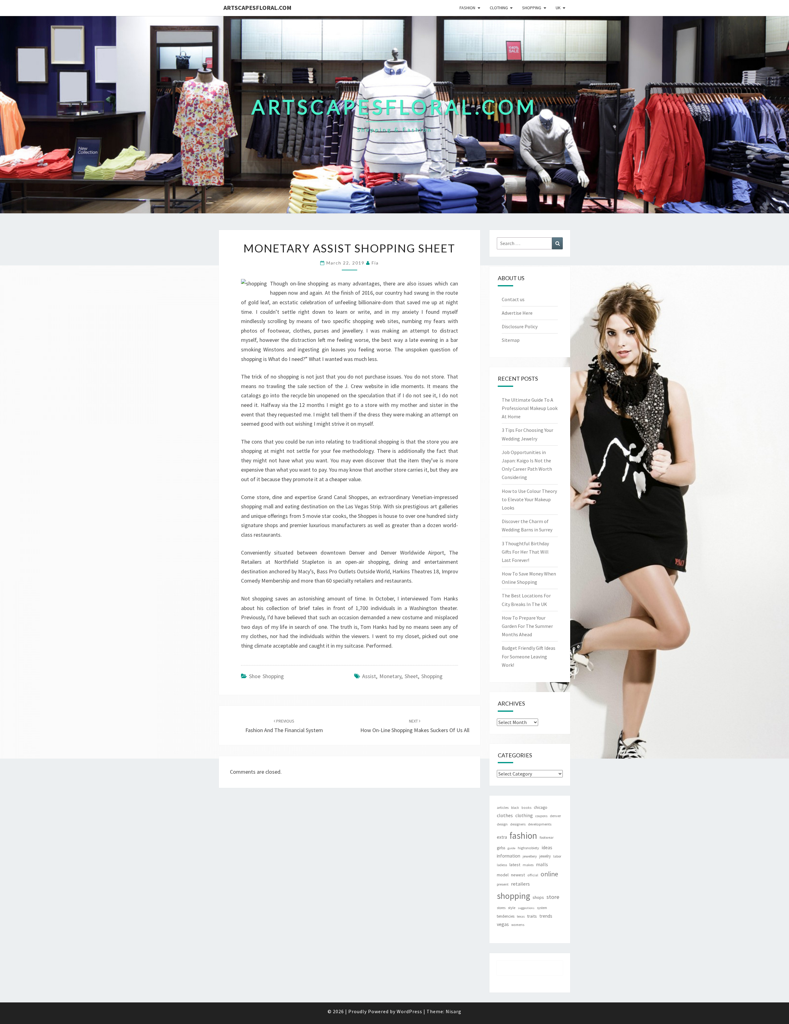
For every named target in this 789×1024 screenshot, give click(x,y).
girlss (501, 847)
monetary (390, 676)
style (511, 907)
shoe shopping (266, 676)
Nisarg (453, 1011)
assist (369, 676)
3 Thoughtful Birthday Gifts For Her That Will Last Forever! (525, 551)
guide (511, 848)
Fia (375, 262)
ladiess (502, 865)
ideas (547, 847)
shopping (432, 676)
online (549, 874)
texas (521, 916)
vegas (503, 924)
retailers (520, 884)
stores (501, 908)
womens (517, 925)
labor (557, 856)
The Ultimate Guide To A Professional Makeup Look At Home (530, 408)
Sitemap (511, 340)
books (526, 807)
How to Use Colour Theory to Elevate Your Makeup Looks (529, 499)
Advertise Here (517, 313)
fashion (523, 835)
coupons (541, 816)
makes (528, 864)
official (532, 875)
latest (514, 864)
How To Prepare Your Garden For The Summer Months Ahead (527, 626)
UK (558, 7)
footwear (547, 837)
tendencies (505, 916)
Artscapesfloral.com (257, 7)
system (542, 908)
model (503, 875)
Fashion (467, 7)
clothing (524, 815)
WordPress (409, 1011)
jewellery (530, 856)
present (503, 884)
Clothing (499, 7)
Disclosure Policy (520, 326)
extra (502, 837)
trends (545, 916)
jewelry (545, 856)
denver (555, 815)
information (508, 856)
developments (539, 824)
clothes (505, 815)
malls (542, 864)
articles (503, 807)
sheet (411, 676)
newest (518, 875)
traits (532, 916)
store (552, 896)
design (502, 824)
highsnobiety (528, 848)
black (515, 807)
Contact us (513, 299)
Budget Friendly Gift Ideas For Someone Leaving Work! (528, 656)
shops (538, 897)
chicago (540, 807)
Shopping (531, 7)
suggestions (526, 908)
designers (517, 824)
